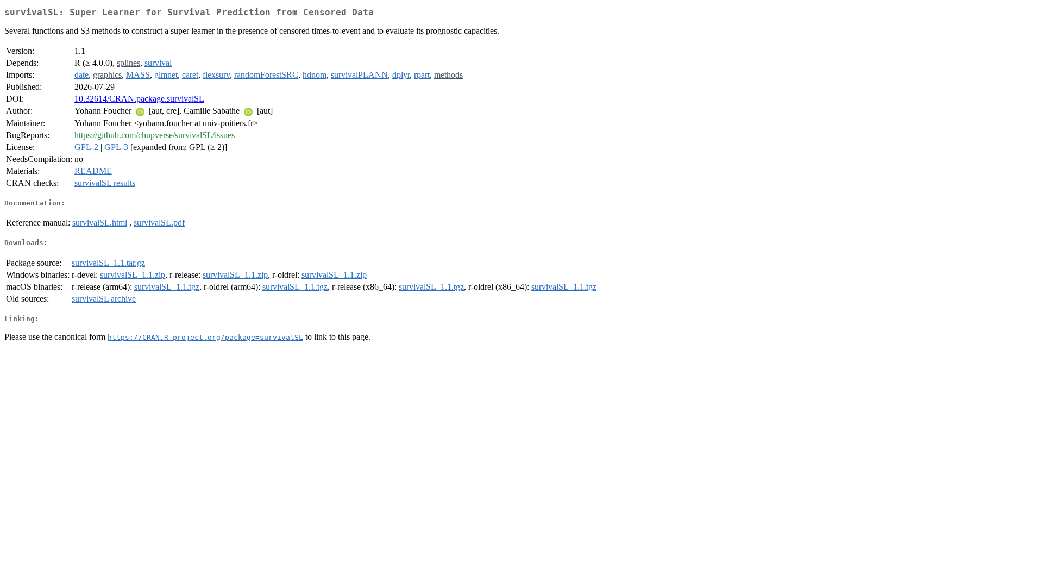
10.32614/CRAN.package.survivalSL (139, 98)
